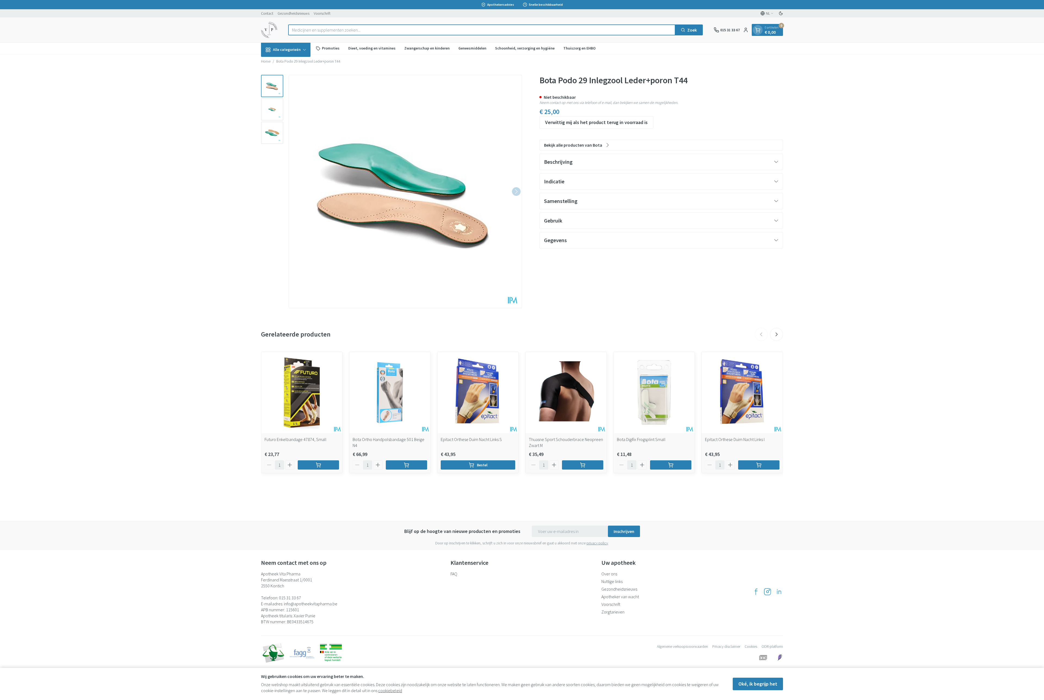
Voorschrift (322, 13)
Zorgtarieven (612, 612)
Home (266, 61)
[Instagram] (767, 592)
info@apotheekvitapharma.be (310, 603)
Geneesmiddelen (472, 48)
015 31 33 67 (290, 597)
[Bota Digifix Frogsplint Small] (654, 392)
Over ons (609, 573)
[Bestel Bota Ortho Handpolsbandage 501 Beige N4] (406, 465)
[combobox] (481, 29)
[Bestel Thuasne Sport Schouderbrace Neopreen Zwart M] (582, 465)
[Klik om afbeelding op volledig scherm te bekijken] (405, 191)
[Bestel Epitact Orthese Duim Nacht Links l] (758, 465)
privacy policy (597, 543)
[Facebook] (756, 592)
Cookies (751, 646)
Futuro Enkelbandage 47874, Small (296, 439)
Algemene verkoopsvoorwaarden (682, 646)
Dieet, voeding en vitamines (372, 48)
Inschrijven (624, 531)
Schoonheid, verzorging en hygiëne (525, 48)
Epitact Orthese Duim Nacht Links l (735, 439)
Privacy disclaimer (726, 646)
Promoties (331, 48)
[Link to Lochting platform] (779, 657)
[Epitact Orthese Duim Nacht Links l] (742, 392)
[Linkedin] (779, 592)
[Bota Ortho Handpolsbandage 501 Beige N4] (389, 392)
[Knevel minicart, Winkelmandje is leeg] (758, 30)
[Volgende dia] (776, 334)
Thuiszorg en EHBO (579, 48)
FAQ (453, 573)
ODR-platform (772, 646)
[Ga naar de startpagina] (269, 30)
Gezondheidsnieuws (293, 13)
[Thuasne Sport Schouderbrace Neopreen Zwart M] (566, 392)
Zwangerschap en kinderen (427, 48)
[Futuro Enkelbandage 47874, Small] (301, 392)
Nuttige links (612, 581)
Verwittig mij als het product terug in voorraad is (596, 122)
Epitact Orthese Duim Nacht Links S (471, 439)
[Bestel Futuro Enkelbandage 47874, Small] (318, 465)
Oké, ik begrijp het (757, 684)
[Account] (745, 30)
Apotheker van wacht (620, 596)
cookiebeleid (390, 690)
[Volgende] (516, 191)
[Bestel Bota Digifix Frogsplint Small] (670, 465)
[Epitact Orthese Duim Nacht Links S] (477, 392)
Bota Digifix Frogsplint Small (641, 439)
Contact (267, 13)
